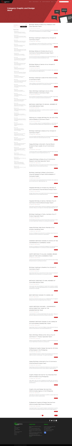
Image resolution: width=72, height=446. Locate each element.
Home (31, 1)
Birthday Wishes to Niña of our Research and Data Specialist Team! (20, 158)
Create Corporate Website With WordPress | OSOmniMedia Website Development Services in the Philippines (20, 144)
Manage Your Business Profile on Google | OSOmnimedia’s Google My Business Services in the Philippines (20, 110)
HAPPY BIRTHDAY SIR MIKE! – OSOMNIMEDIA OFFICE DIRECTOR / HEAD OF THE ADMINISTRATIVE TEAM (42, 308)
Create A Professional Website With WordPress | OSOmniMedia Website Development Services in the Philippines (19, 163)
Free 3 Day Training (16, 432)
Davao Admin (39, 41)
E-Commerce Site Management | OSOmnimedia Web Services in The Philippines (18, 125)
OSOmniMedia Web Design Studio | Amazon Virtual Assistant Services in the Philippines (20, 41)
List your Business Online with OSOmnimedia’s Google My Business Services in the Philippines (20, 95)
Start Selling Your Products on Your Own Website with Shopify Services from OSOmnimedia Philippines (19, 139)
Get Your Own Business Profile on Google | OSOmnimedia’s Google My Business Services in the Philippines (20, 86)
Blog (40, 1)
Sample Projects (16, 428)
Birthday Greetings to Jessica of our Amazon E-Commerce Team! (20, 167)
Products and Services (36, 1)
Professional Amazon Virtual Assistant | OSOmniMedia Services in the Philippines (19, 54)
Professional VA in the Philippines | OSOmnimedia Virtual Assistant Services (19, 91)
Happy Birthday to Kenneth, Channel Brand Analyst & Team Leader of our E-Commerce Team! (41, 145)
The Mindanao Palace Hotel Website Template (34, 429)
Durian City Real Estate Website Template (34, 428)
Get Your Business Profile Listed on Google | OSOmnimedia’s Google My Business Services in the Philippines (20, 37)
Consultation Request (17, 429)
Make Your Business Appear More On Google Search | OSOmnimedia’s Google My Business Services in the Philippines (20, 50)
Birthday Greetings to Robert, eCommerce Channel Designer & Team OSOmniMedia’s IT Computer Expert (42, 174)
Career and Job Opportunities (46, 1)
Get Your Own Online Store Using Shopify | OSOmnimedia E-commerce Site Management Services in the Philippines (19, 134)
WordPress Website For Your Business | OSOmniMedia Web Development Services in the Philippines (20, 115)
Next (55, 415)
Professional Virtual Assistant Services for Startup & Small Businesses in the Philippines (20, 32)
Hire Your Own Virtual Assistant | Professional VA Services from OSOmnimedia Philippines (20, 72)
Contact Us (56, 1)
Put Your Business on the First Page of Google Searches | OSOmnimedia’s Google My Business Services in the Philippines (20, 100)
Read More (55, 33)
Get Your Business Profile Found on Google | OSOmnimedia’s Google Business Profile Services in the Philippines (20, 64)
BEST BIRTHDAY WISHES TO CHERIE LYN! (41, 295)
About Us (52, 1)
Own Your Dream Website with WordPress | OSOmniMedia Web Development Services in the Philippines (20, 120)
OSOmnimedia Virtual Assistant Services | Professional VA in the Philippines (19, 45)
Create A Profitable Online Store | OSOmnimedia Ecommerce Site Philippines (20, 154)
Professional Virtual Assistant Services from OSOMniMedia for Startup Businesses (19, 68)
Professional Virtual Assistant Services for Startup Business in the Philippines (19, 77)
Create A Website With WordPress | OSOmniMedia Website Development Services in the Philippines (19, 129)
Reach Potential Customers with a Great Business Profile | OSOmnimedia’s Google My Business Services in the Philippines (20, 105)
